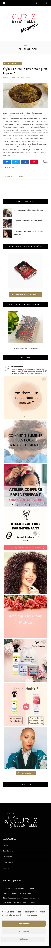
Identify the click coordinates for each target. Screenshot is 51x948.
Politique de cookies (28, 915)
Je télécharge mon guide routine (25, 294)
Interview (6, 868)
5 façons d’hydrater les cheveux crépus (28, 220)
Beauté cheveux (8, 851)
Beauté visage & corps (12, 63)
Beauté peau (7, 856)
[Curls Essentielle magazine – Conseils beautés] (26, 23)
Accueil (5, 845)
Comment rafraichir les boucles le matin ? (29, 210)
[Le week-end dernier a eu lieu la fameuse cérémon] (25, 748)
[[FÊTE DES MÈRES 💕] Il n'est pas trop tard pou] (25, 660)
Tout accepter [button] (23, 923)
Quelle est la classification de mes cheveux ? (19, 902)
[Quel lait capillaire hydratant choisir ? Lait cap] (25, 704)
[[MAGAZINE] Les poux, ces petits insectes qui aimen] (25, 441)
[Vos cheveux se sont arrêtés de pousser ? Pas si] (25, 397)
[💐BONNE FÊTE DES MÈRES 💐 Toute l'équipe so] (25, 616)
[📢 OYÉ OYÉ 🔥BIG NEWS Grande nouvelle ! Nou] (25, 485)
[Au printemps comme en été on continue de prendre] (25, 573)
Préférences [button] (23, 939)
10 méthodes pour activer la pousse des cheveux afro (23, 898)
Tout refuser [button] (24, 931)
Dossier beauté (8, 862)
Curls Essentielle (12, 78)
